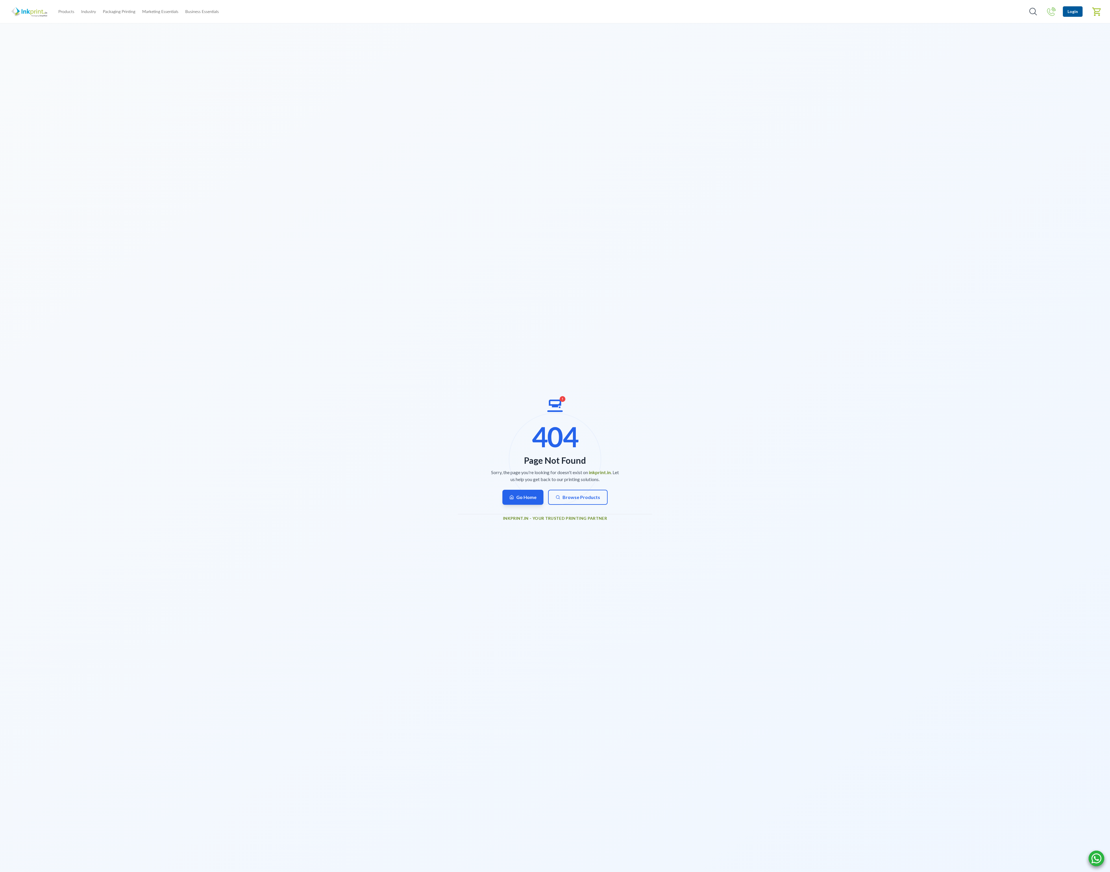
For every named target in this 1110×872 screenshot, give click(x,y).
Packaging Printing (119, 12)
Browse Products (581, 497)
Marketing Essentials (160, 12)
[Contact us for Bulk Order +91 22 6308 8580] (1051, 11)
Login (1073, 11)
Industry (88, 12)
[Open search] (1033, 11)
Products (66, 12)
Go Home (526, 497)
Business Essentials (202, 12)
